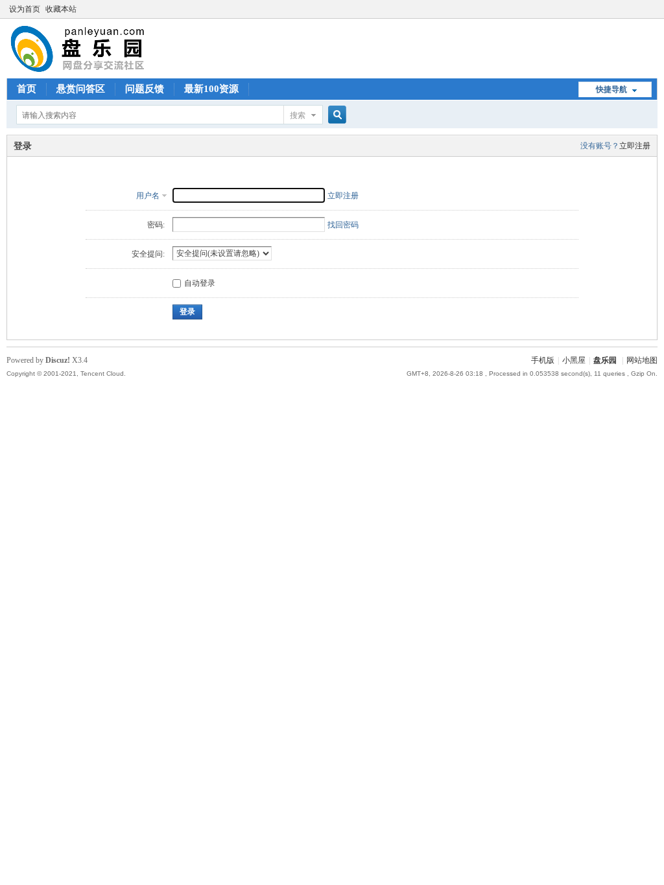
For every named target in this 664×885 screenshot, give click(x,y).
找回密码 (343, 224)
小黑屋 (574, 360)
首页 (26, 89)
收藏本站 (61, 9)
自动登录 (199, 283)
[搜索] (335, 115)
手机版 (542, 360)
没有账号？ (599, 145)
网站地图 (642, 360)
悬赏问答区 (80, 89)
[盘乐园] (98, 70)
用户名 (148, 195)
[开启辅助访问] (654, 9)
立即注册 (634, 145)
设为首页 (24, 9)
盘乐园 (605, 360)
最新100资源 (211, 89)
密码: (156, 224)
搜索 (297, 115)
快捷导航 (611, 89)
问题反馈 (144, 89)
